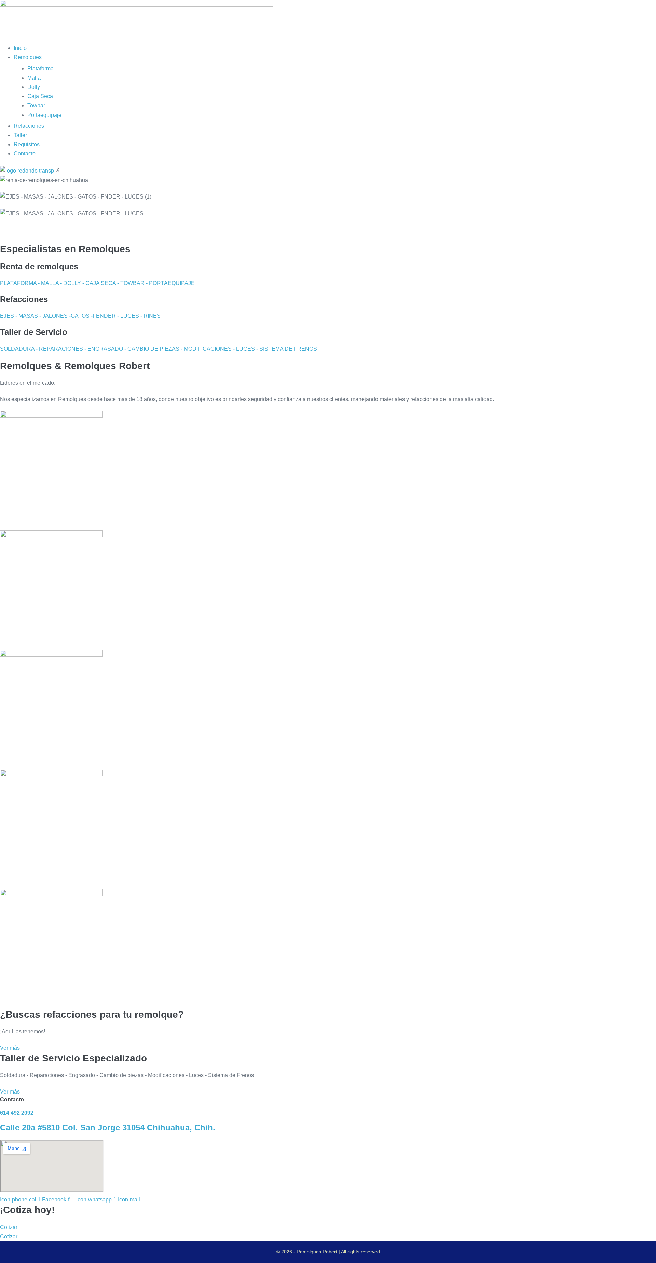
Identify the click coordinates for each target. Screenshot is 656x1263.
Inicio (20, 48)
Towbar (36, 105)
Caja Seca (40, 96)
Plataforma (40, 68)
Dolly (33, 87)
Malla (34, 78)
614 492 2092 (16, 1113)
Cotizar (8, 1227)
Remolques (28, 57)
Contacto (25, 154)
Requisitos (27, 144)
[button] (328, 229)
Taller (20, 135)
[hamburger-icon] (2, 40)
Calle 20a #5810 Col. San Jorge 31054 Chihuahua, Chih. (107, 1127)
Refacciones (29, 126)
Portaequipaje (44, 115)
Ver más (10, 1048)
